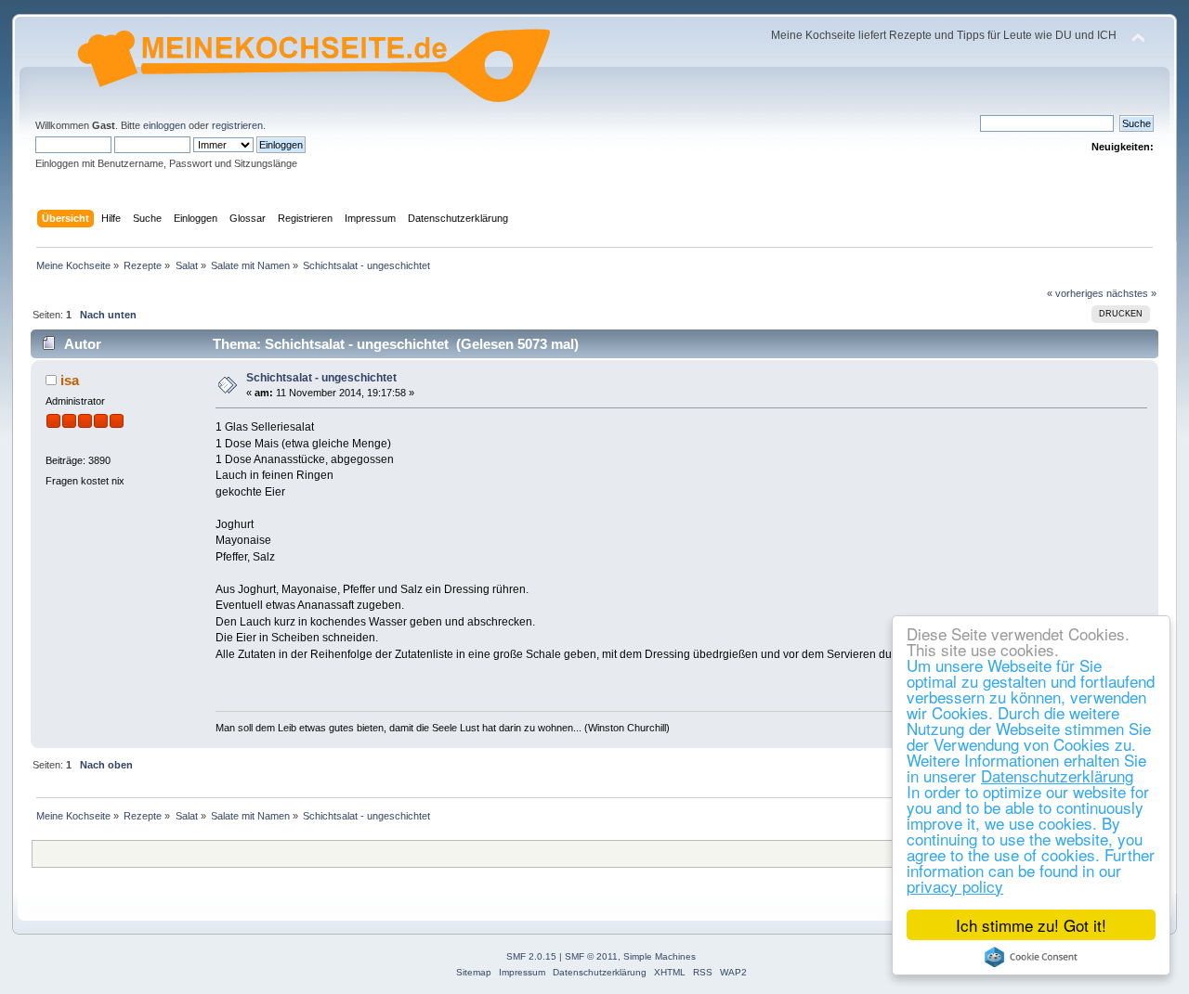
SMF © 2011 (591, 956)
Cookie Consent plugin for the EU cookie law (1031, 957)
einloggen (164, 125)
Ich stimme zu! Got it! (1031, 924)
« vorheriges (1075, 293)
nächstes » (1131, 293)
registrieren (237, 125)
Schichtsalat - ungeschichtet (321, 377)
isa (69, 380)
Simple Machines (659, 956)
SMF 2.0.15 (531, 956)
